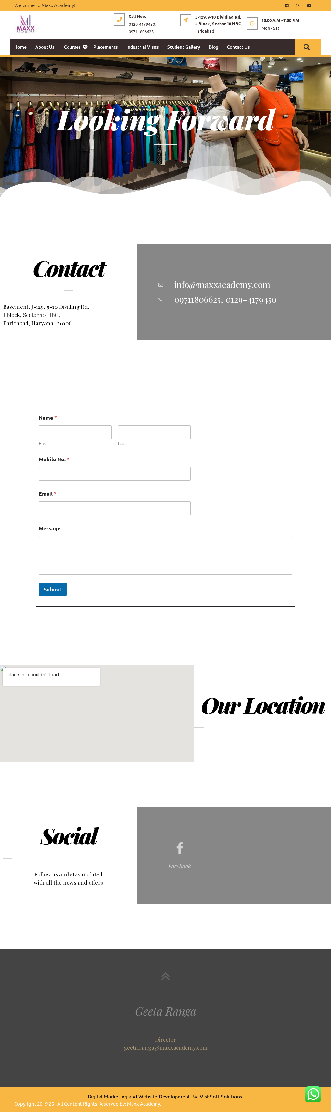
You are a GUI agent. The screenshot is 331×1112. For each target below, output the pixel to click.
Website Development (164, 1096)
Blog (213, 47)
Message (49, 528)
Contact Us (238, 47)
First (43, 443)
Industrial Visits (142, 47)
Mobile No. (54, 459)
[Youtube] (311, 5)
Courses (72, 47)
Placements (105, 47)
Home (20, 47)
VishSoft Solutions (221, 1096)
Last (122, 443)
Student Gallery (183, 47)
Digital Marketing (107, 1096)
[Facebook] (289, 5)
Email (48, 493)
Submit (53, 589)
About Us (44, 47)
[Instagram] (300, 5)
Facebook (179, 866)
